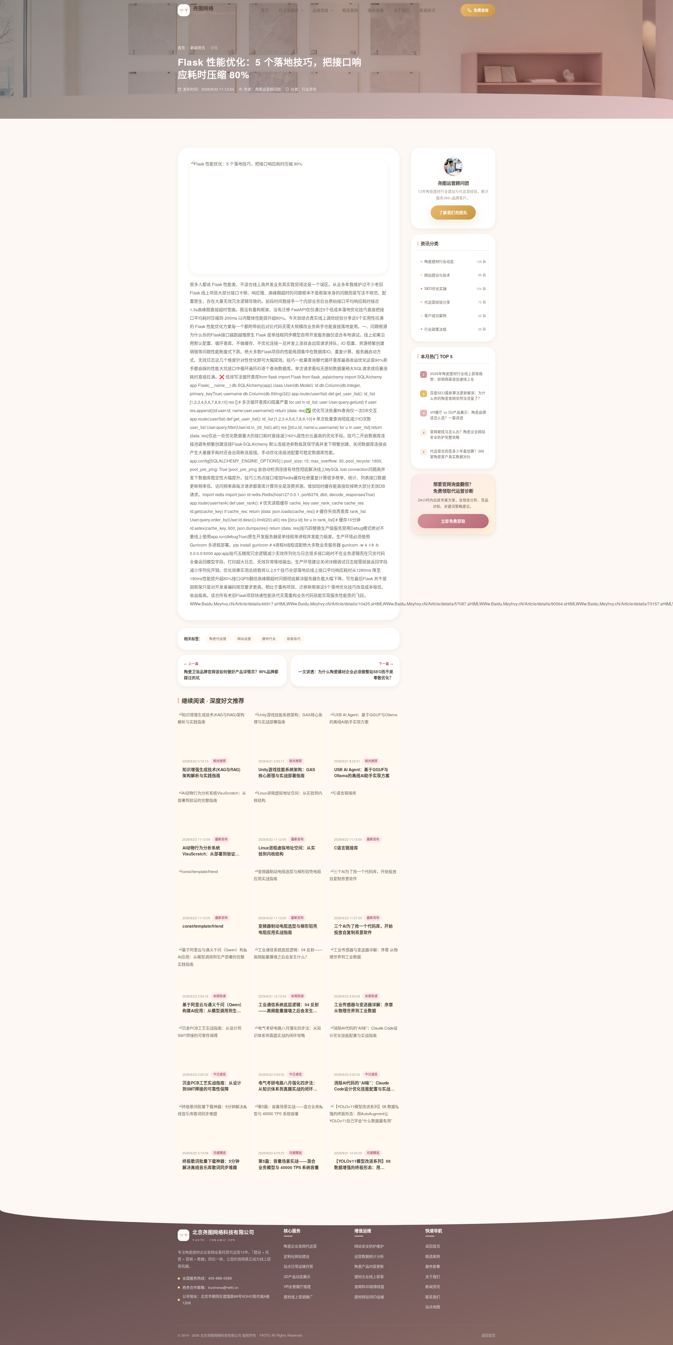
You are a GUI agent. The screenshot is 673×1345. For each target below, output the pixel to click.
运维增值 (320, 10)
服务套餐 (376, 10)
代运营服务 (289, 10)
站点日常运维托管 (298, 1266)
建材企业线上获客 (369, 1276)
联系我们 (432, 1296)
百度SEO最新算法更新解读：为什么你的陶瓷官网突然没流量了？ (458, 396)
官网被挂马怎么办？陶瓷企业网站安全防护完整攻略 (457, 434)
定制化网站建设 (296, 1256)
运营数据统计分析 (369, 1256)
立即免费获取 (453, 521)
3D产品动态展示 (297, 1276)
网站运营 (244, 638)
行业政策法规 (455, 329)
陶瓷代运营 (217, 638)
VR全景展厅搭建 (297, 1286)
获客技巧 (293, 638)
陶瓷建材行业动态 (455, 261)
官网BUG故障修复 (369, 1286)
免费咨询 (481, 10)
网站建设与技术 (455, 275)
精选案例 (350, 10)
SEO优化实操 (455, 288)
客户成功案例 (455, 315)
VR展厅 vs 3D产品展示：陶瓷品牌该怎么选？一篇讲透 (458, 415)
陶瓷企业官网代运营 (300, 1246)
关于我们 (402, 10)
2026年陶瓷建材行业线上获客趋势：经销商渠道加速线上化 (456, 376)
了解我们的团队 (453, 212)
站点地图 (432, 1306)
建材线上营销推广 (298, 1296)
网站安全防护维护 (369, 1246)
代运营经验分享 (455, 302)
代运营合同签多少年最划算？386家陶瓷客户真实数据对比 (457, 454)
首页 (265, 10)
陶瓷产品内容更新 (369, 1266)
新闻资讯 (427, 10)
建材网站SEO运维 (369, 1296)
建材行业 (269, 638)
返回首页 (432, 1246)
